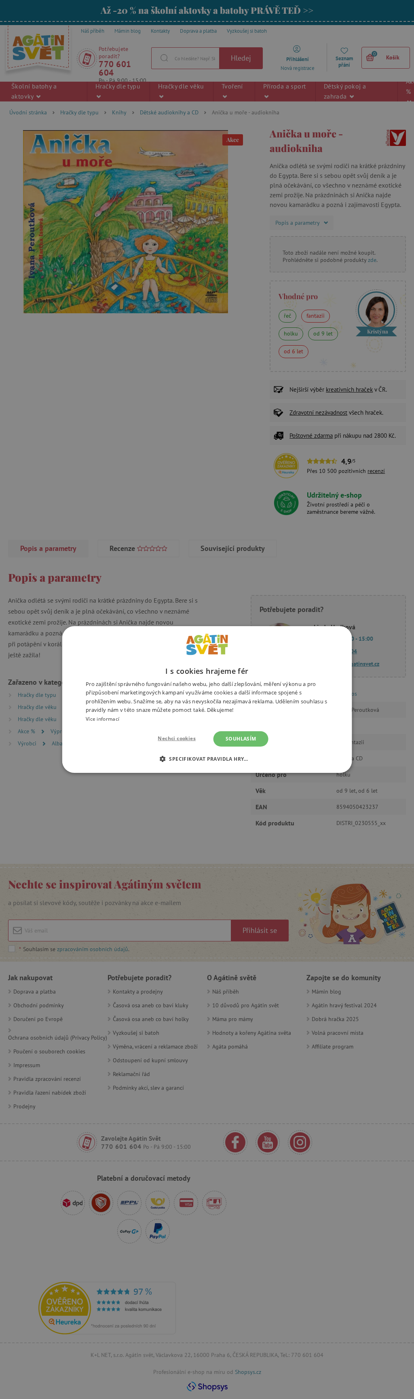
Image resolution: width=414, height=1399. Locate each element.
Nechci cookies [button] (177, 738)
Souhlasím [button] (241, 738)
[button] (207, 759)
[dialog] (207, 699)
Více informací (102, 718)
